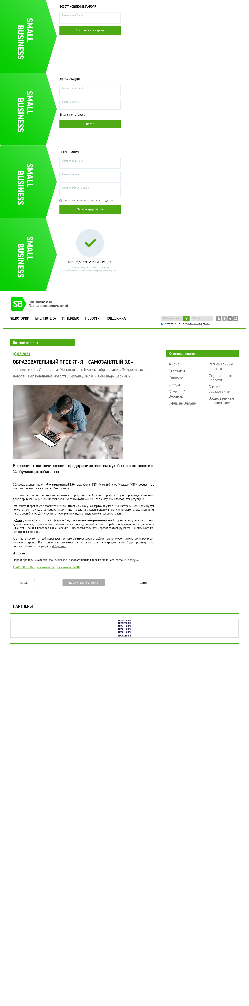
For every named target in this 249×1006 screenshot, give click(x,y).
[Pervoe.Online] (124, 628)
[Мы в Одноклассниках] (224, 318)
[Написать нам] (235, 318)
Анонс (174, 364)
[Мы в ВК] (218, 318)
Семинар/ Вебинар (114, 376)
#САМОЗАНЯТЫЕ (24, 567)
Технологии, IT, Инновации (35, 369)
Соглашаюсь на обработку (186, 324)
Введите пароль (70, 101)
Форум (174, 385)
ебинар (19, 520)
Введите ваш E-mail (72, 15)
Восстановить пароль (72, 114)
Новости (92, 318)
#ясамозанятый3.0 (68, 567)
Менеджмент (71, 369)
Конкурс (176, 378)
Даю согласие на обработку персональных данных (88, 200)
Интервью (70, 318)
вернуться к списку (83, 582)
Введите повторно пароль (76, 188)
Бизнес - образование (102, 369)
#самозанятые (46, 567)
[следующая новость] (143, 582)
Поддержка (116, 318)
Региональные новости (47, 376)
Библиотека (45, 318)
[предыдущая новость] (24, 582)
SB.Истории (19, 318)
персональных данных (199, 324)
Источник (19, 553)
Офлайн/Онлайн (83, 376)
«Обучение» (59, 546)
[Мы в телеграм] (230, 318)
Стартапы (177, 371)
